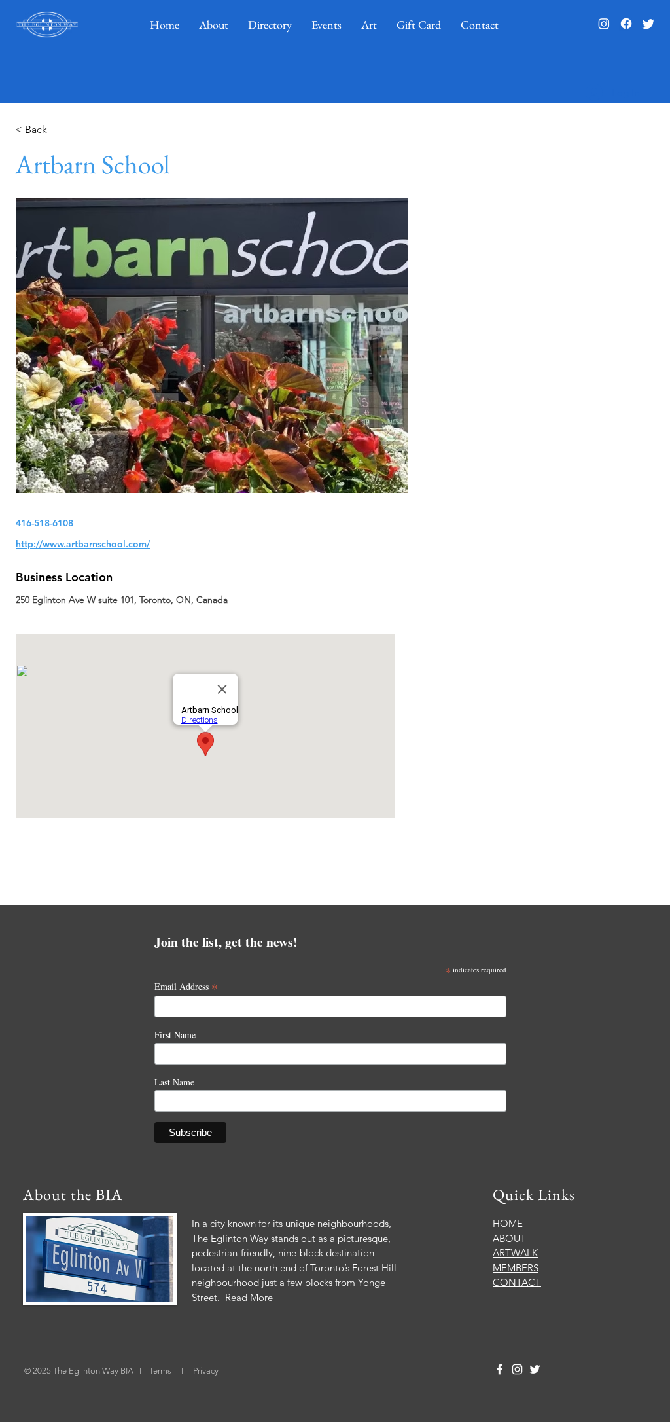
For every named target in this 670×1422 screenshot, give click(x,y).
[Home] (47, 24)
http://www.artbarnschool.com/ (83, 544)
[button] (213, 24)
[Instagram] (604, 23)
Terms (161, 1371)
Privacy (206, 1371)
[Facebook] (626, 23)
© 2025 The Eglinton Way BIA (78, 1371)
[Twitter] (648, 23)
